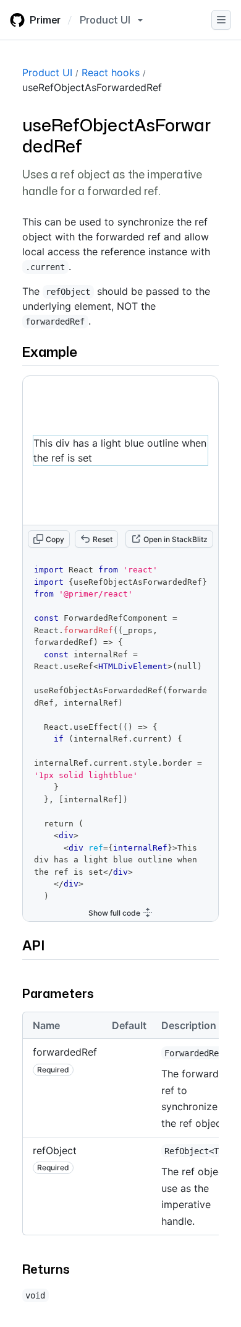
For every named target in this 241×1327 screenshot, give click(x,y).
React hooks (111, 72)
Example (49, 351)
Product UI (47, 72)
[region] (120, 1128)
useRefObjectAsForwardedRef (92, 87)
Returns (46, 1268)
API (33, 945)
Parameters (58, 993)
